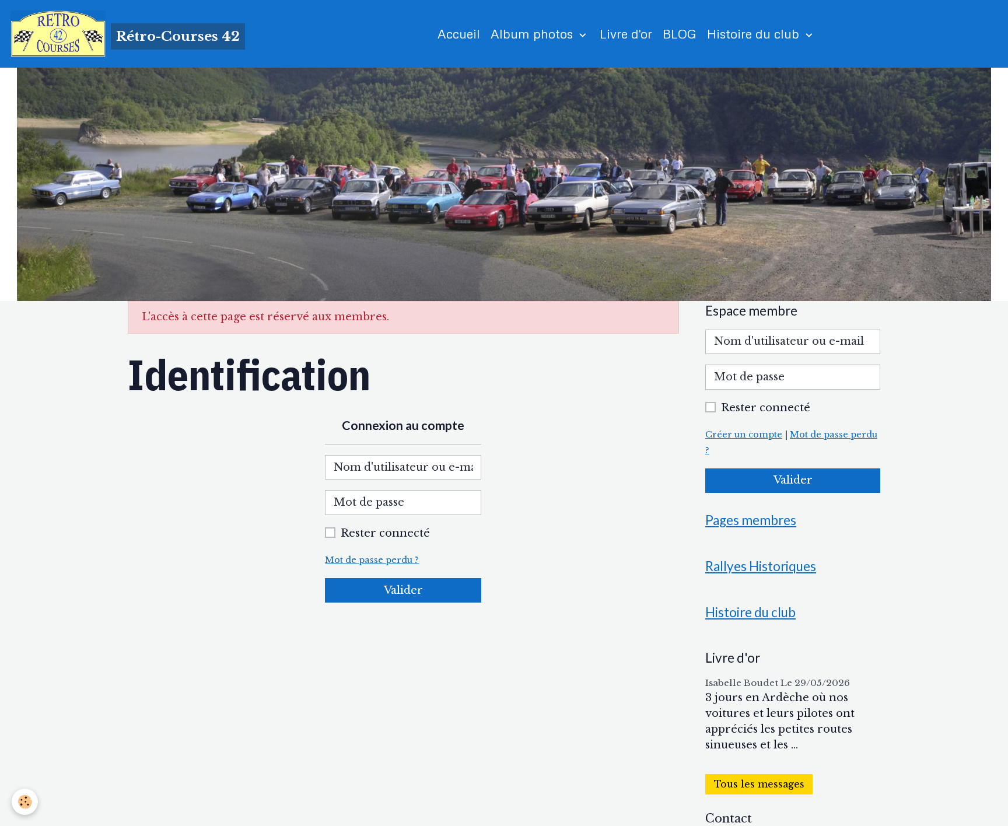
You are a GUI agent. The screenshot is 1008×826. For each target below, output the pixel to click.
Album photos (533, 33)
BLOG (679, 33)
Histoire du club (755, 33)
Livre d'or (626, 33)
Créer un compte (743, 434)
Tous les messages (759, 784)
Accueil (459, 33)
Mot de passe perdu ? (372, 560)
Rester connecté (385, 533)
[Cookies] (25, 802)
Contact (728, 818)
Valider (403, 590)
